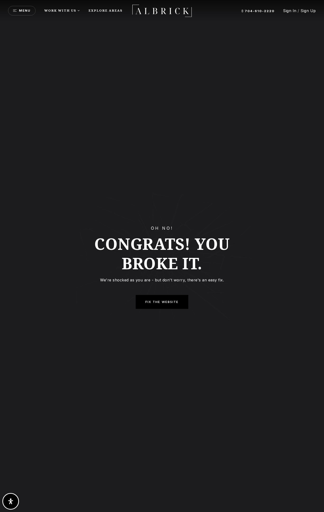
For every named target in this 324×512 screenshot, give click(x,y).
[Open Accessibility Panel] (10, 501)
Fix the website (162, 302)
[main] (162, 256)
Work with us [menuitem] (60, 10)
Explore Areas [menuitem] (105, 10)
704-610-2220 (259, 11)
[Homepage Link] (162, 10)
